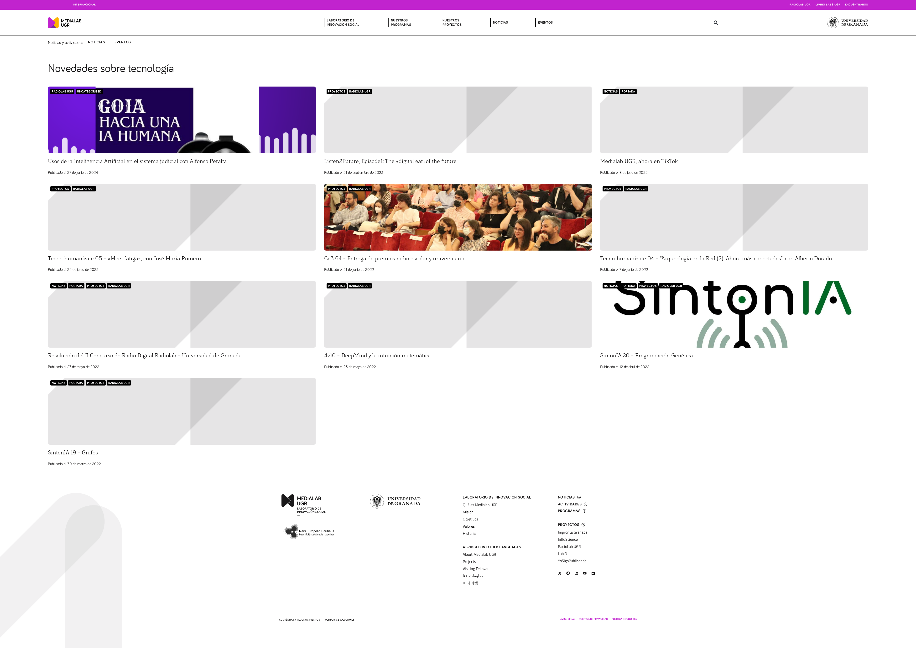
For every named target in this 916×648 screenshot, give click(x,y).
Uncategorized (89, 91)
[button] (716, 23)
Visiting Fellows (475, 568)
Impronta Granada (572, 532)
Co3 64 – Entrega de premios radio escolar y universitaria (394, 259)
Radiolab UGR (800, 4)
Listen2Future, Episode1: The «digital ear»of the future (390, 161)
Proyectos (336, 91)
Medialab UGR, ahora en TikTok (639, 161)
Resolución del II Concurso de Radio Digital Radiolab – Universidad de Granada (145, 356)
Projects (469, 561)
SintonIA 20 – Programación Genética (646, 356)
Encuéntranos (856, 4)
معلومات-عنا (473, 575)
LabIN (562, 553)
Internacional (84, 4)
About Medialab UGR (479, 554)
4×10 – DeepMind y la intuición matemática (377, 356)
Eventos (122, 42)
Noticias (96, 42)
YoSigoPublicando (572, 560)
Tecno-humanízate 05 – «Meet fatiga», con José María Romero (124, 259)
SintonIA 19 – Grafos (73, 453)
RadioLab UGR (62, 91)
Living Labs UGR (828, 4)
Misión (468, 511)
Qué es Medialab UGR (480, 504)
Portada (628, 91)
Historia (469, 533)
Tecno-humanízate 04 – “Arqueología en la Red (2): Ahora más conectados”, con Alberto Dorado (716, 259)
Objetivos (470, 519)
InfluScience (568, 539)
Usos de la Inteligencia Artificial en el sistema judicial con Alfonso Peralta (137, 161)
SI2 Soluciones (344, 619)
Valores (469, 526)
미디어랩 (470, 583)
